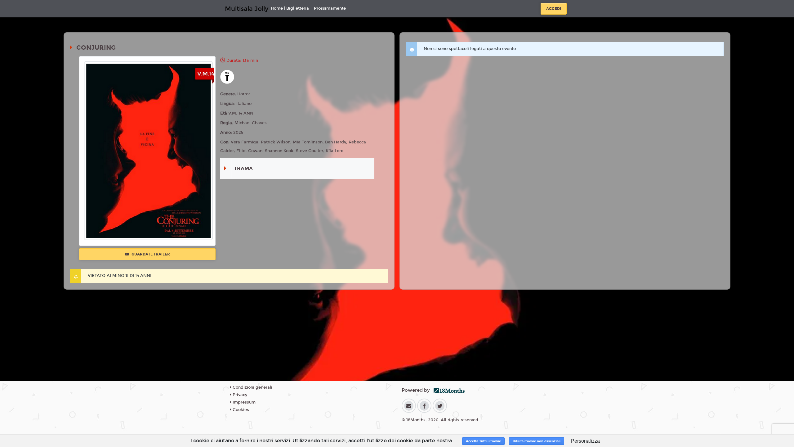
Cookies (240, 409)
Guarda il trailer (150, 254)
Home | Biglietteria (290, 8)
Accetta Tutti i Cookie (483, 441)
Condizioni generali (251, 387)
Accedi (553, 9)
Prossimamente (330, 8)
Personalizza (585, 441)
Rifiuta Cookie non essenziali (536, 441)
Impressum (243, 402)
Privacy (239, 394)
